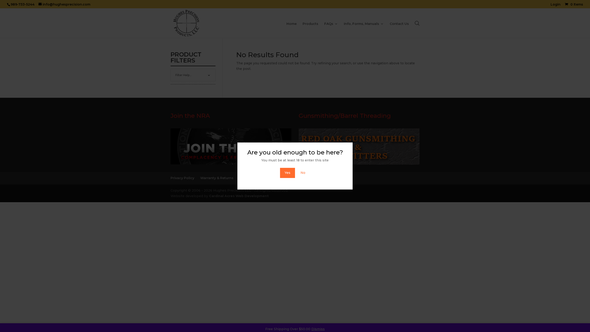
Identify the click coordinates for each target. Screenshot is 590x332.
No (303, 173)
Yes (287, 173)
